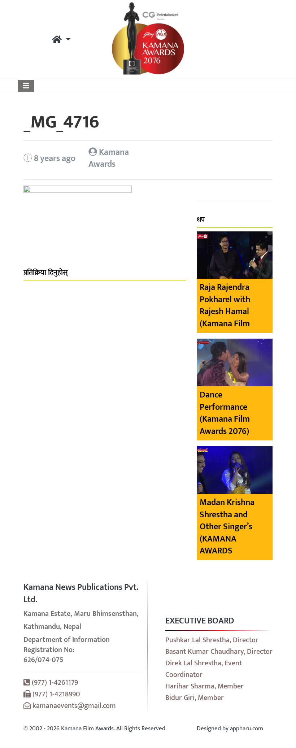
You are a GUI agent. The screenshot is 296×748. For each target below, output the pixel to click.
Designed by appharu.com (230, 728)
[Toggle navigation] (26, 86)
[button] (61, 40)
